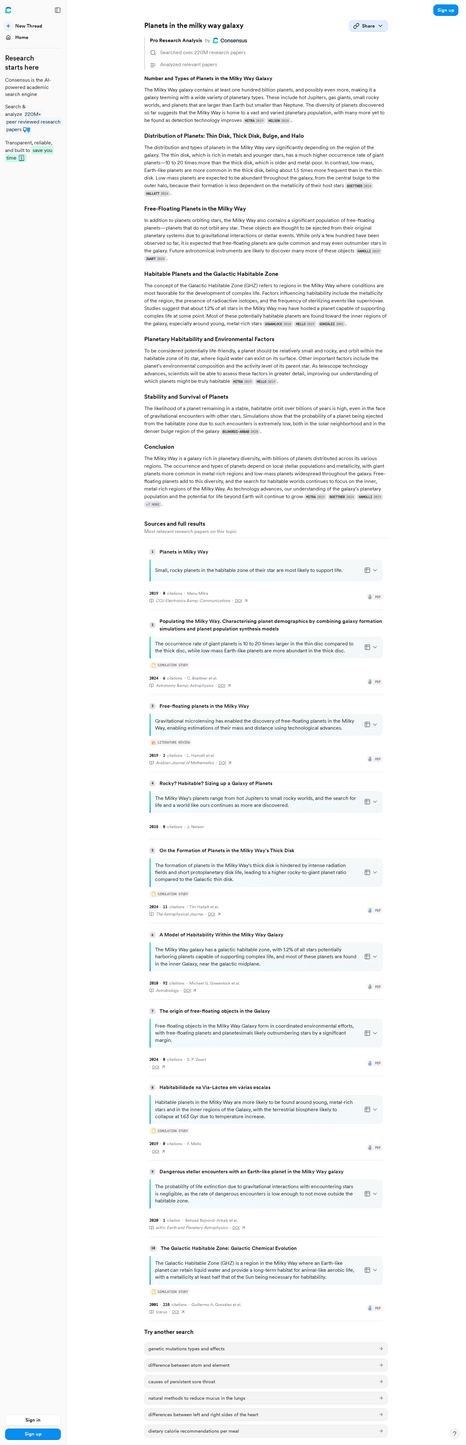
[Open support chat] (455, 1434)
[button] (445, 10)
